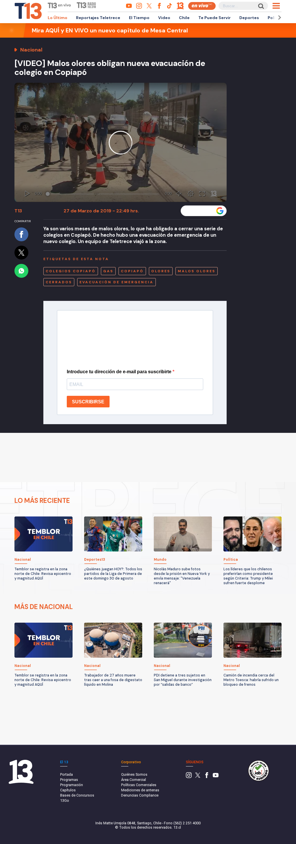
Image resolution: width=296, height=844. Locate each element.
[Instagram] (189, 777)
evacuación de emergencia (116, 282)
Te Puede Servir (214, 17)
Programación (71, 785)
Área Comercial (133, 779)
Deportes (249, 17)
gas (108, 271)
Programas (69, 779)
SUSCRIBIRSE (88, 401)
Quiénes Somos (134, 774)
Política (275, 17)
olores (160, 271)
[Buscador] (260, 6)
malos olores (196, 271)
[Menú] (276, 6)
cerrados (59, 282)
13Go (64, 800)
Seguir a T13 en (199, 210)
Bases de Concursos (77, 795)
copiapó (132, 271)
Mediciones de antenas (140, 790)
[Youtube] (216, 777)
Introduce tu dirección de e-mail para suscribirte (120, 371)
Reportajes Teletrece (98, 17)
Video (164, 17)
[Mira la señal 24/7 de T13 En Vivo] (202, 6)
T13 (18, 211)
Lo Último (57, 17)
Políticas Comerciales (138, 785)
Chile (184, 17)
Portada (66, 774)
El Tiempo (139, 17)
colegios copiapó (71, 271)
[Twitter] (198, 777)
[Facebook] (207, 777)
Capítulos (68, 790)
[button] (279, 17)
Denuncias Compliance (139, 795)
